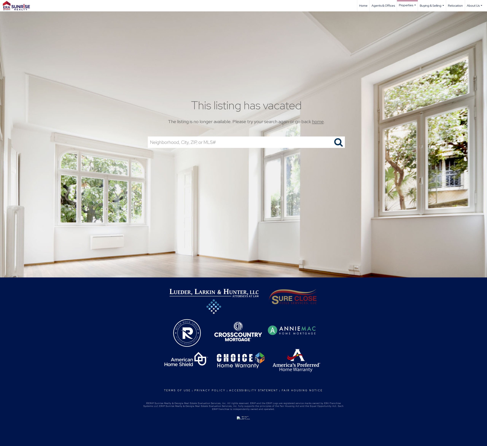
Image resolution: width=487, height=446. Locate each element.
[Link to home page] (18, 5)
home (318, 121)
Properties (408, 7)
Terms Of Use (177, 390)
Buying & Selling (432, 7)
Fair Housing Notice (302, 390)
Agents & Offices (383, 6)
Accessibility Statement (253, 390)
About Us (475, 7)
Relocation (455, 6)
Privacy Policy (210, 390)
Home (363, 6)
